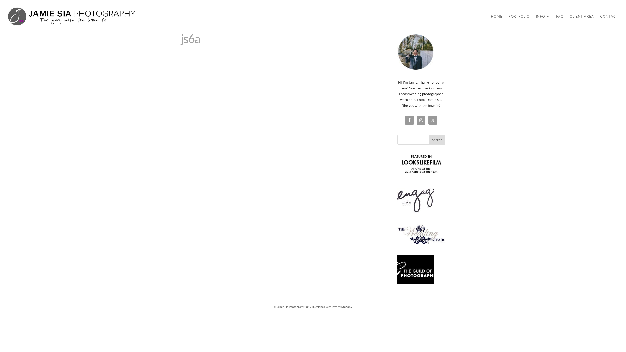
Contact (609, 16)
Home (496, 16)
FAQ (560, 16)
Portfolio (519, 16)
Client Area (582, 16)
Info (540, 16)
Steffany (346, 306)
